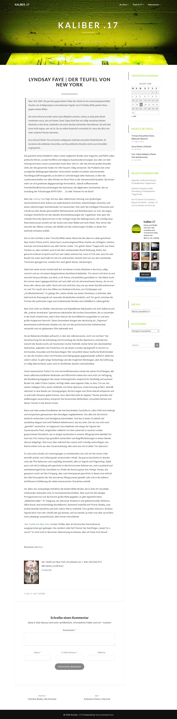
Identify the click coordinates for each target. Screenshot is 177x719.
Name (37, 652)
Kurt (40, 546)
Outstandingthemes (104, 714)
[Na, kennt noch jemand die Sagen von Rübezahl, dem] (136, 246)
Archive (123, 4)
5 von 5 (28, 593)
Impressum (153, 4)
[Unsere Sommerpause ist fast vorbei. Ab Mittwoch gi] (145, 246)
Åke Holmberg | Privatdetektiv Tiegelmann (143, 191)
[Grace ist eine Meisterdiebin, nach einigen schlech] (136, 266)
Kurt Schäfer (39, 593)
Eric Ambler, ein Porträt (144, 205)
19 (141, 104)
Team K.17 (137, 4)
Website (101, 652)
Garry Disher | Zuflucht (141, 146)
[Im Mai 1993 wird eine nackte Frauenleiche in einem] (155, 266)
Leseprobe (46, 569)
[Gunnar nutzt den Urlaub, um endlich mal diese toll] (136, 256)
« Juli (134, 116)
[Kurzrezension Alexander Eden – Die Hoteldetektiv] (155, 256)
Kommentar (69, 630)
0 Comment (84, 91)
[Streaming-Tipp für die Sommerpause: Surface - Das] (155, 246)
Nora (54, 91)
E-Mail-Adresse (69, 652)
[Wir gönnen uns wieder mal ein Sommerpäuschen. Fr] (145, 256)
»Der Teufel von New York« (37, 524)
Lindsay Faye (39, 198)
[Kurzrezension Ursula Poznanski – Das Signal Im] (145, 266)
